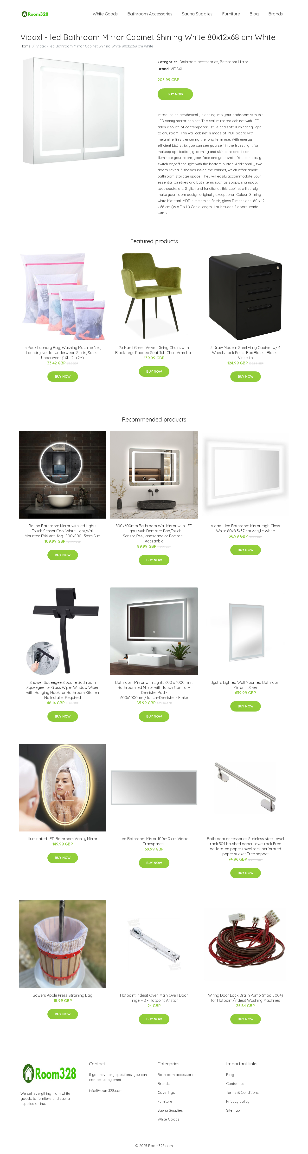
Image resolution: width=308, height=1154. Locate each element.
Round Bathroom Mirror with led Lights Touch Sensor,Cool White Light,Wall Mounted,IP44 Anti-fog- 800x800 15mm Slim (63, 530)
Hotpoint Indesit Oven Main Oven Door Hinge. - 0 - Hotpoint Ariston (154, 998)
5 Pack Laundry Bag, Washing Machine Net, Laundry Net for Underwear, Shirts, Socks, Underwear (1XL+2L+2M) (63, 352)
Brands (275, 14)
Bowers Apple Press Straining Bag (62, 995)
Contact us (235, 1083)
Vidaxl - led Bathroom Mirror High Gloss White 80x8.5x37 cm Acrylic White (245, 528)
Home (25, 46)
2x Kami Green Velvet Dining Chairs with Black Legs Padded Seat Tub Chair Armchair (154, 350)
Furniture (231, 14)
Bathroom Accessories (149, 14)
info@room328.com (105, 1090)
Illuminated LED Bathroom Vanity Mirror (62, 838)
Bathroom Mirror (234, 61)
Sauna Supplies (197, 14)
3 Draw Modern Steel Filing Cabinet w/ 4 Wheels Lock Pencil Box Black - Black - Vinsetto (245, 352)
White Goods (105, 14)
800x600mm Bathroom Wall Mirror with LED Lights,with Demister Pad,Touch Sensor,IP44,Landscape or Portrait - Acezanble (154, 533)
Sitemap (233, 1110)
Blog (254, 14)
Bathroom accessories (199, 61)
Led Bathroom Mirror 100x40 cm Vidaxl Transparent (154, 841)
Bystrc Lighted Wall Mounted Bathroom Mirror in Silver (245, 685)
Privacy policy (237, 1101)
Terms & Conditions (242, 1092)
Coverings (166, 1092)
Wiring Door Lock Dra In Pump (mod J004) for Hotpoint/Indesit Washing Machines (245, 998)
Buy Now (175, 94)
